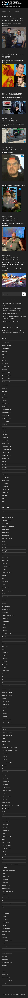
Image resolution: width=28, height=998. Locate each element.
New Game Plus (6, 808)
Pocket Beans (5, 827)
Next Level (5, 812)
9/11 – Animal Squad (7, 517)
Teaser (4, 916)
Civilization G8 (6, 606)
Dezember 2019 (6, 409)
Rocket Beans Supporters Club (10, 864)
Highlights (5, 729)
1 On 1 (3, 511)
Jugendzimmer (6, 741)
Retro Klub (5, 855)
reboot (4, 851)
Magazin (4, 765)
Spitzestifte (5, 894)
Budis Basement (6, 594)
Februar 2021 (5, 366)
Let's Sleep (5, 756)
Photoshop (5, 824)
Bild (3, 578)
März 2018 (5, 474)
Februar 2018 (5, 477)
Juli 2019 (4, 425)
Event (3, 649)
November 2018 (6, 449)
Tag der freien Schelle (8, 907)
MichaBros (5, 778)
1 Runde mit (5, 514)
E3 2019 (4, 630)
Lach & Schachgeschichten (9, 750)
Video (3, 934)
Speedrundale (6, 885)
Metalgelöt (5, 775)
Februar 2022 (5, 342)
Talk (3, 910)
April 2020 (5, 397)
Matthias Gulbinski (7, 331)
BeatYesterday (6, 566)
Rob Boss (4, 861)
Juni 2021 (4, 354)
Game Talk (5, 677)
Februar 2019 (5, 440)
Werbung (4, 944)
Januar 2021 (5, 369)
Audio (3, 541)
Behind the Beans (6, 572)
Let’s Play (4, 759)
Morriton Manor (6, 787)
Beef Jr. (4, 569)
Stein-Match (5, 898)
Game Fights (5, 670)
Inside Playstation (7, 732)
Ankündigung (5, 535)
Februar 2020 (5, 403)
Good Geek (5, 713)
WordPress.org (6, 984)
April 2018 (5, 471)
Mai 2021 (4, 357)
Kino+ (3, 744)
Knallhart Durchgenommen (9, 747)
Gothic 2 (4, 716)
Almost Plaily (5, 532)
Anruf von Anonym (7, 538)
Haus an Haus (5, 726)
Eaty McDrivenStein (7, 634)
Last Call (4, 753)
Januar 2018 (5, 480)
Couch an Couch (6, 609)
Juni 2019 (4, 428)
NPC (3, 815)
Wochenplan (5, 959)
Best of (4, 575)
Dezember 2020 (6, 372)
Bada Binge (5, 548)
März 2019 (5, 437)
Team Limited (5, 913)
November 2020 (6, 375)
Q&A (3, 833)
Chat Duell (5, 600)
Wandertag (5, 937)
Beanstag (4, 563)
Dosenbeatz (5, 621)
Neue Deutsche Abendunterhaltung (11, 805)
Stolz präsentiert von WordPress (17, 994)
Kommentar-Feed (7, 981)
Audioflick (5, 544)
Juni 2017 (4, 498)
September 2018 (6, 455)
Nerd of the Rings (6, 796)
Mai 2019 (4, 431)
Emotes (4, 643)
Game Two (5, 680)
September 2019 (6, 418)
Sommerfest (5, 882)
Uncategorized (6, 928)
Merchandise (5, 772)
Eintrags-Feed (6, 977)
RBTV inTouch (6, 842)
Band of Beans (6, 554)
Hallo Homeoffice (6, 719)
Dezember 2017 (6, 483)
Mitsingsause (5, 781)
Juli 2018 (4, 461)
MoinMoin (5, 784)
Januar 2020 (5, 406)
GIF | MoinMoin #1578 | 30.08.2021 (11, 321)
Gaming (4, 698)
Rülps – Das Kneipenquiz (8, 870)
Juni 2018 (4, 465)
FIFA (3, 655)
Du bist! (4, 624)
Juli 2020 (4, 388)
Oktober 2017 (5, 489)
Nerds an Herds (6, 802)
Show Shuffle (5, 876)
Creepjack (5, 612)
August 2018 (5, 458)
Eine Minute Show (7, 637)
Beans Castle (5, 557)
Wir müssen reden (7, 953)
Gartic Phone (5, 701)
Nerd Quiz (4, 799)
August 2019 (5, 422)
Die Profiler (5, 618)
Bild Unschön (5, 581)
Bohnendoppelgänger (8, 591)
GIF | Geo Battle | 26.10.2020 (12, 121)
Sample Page (5, 994)
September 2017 (6, 492)
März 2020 (5, 400)
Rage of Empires (6, 836)
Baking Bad (5, 551)
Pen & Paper (5, 818)
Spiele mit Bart (6, 888)
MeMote (4, 769)
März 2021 (5, 363)
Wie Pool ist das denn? (8, 950)
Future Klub (5, 667)
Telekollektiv (5, 922)
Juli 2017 (4, 495)
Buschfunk (5, 597)
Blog (3, 584)
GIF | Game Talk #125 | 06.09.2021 (11, 313)
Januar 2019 (5, 443)
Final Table (5, 664)
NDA (3, 793)
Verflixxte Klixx (6, 931)
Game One (5, 673)
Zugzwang (5, 965)
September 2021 (6, 345)
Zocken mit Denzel (7, 962)
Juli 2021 (4, 351)
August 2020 (5, 385)
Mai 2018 (4, 468)
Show (3, 873)
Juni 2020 (4, 391)
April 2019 (5, 434)
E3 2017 (4, 627)
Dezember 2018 (6, 446)
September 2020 (6, 382)
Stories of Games (6, 901)
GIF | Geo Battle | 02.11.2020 (12, 94)
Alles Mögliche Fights (8, 526)
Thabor (4, 925)
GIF (3, 710)
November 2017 (6, 486)
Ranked (4, 839)
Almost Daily (5, 529)
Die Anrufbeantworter (8, 615)
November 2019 (6, 412)
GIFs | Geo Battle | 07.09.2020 (12, 149)
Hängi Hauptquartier (7, 723)
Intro (3, 738)
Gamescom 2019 (6, 689)
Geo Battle (5, 707)
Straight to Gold (6, 904)
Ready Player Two (6, 848)
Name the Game (6, 790)
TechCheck (5, 919)
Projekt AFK (5, 830)
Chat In (4, 603)
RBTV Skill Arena (6, 845)
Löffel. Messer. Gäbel (7, 762)
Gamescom (5, 683)
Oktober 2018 (5, 452)
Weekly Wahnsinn (7, 940)
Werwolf (4, 947)
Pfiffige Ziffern (6, 821)
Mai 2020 (4, 394)
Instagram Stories (7, 735)
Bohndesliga (5, 587)
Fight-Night (5, 658)
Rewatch (4, 858)
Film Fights (5, 661)
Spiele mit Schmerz (7, 891)
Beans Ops (5, 560)
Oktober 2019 (5, 415)
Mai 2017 (4, 501)
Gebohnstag (5, 704)
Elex (3, 640)
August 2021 (5, 348)
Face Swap (5, 652)
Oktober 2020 (6, 379)
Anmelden (5, 974)
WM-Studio (5, 956)
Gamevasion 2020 (7, 692)
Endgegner (5, 646)
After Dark (5, 523)
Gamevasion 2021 (7, 695)
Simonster (5, 879)
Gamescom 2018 (6, 686)
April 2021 (5, 360)
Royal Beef (5, 867)
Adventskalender (6, 520)
